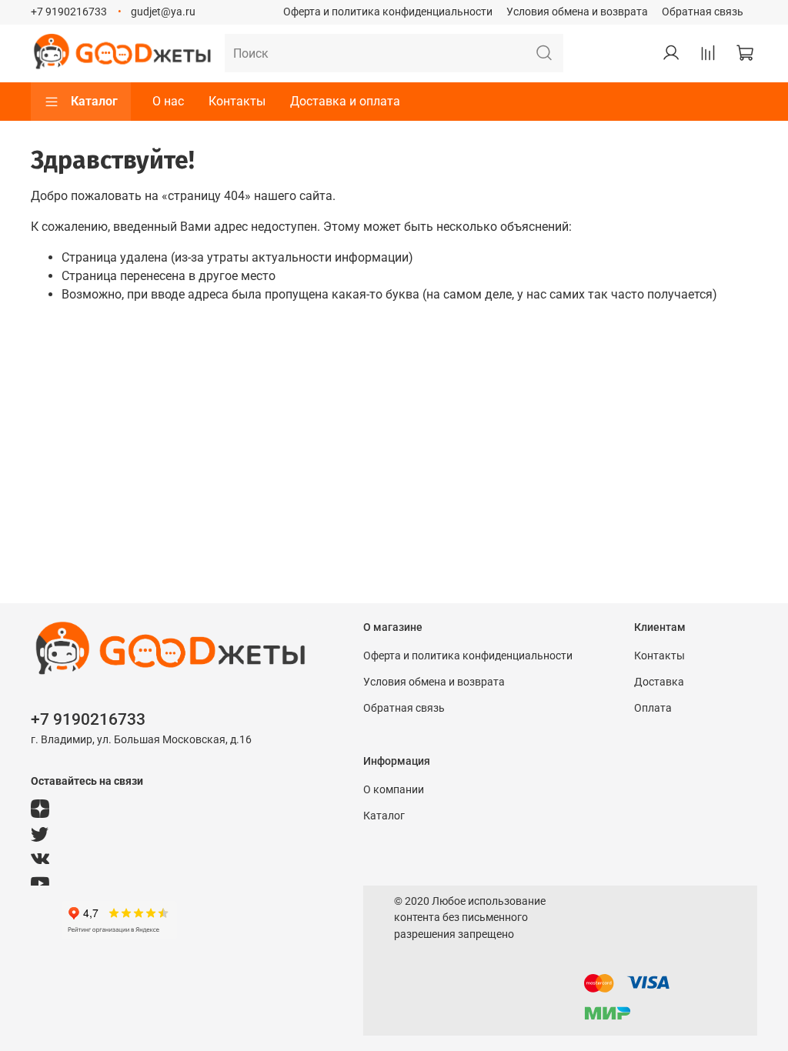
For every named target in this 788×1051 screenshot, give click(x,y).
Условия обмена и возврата (577, 11)
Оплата (653, 708)
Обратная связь (702, 11)
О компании (393, 789)
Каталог (94, 101)
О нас (168, 101)
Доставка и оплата (345, 101)
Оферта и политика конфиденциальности (387, 11)
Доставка (659, 682)
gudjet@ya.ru (163, 11)
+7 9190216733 (69, 11)
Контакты (237, 101)
